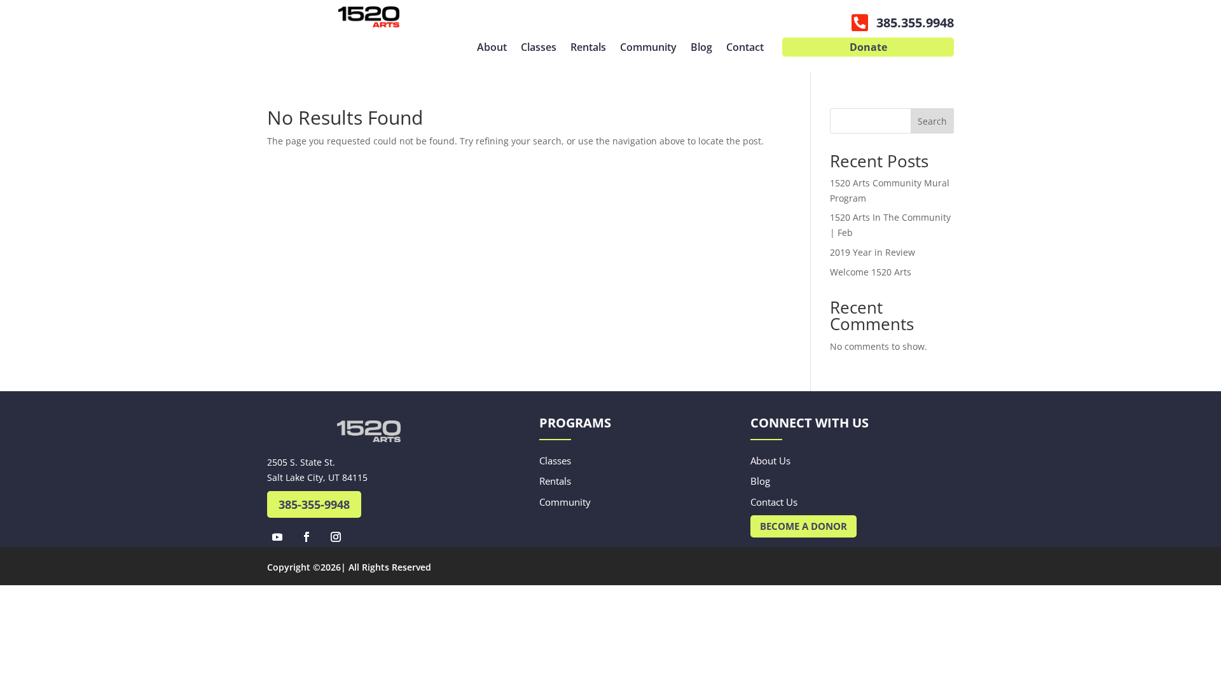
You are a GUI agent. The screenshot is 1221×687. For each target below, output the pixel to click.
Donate (868, 48)
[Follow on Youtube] (277, 537)
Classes (538, 48)
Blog (701, 48)
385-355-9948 (314, 504)
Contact (745, 48)
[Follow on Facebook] (306, 537)
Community (648, 48)
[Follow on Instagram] (336, 537)
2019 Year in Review (872, 252)
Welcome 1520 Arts (870, 272)
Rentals (588, 48)
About (492, 48)
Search (932, 121)
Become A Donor (803, 526)
